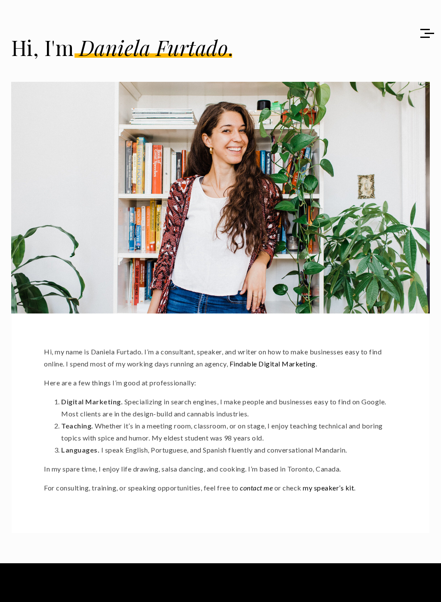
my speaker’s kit (328, 488)
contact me (256, 488)
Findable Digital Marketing (273, 364)
